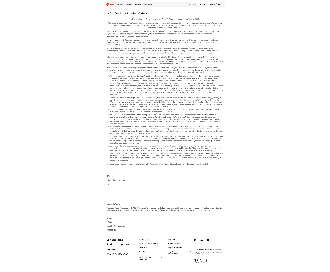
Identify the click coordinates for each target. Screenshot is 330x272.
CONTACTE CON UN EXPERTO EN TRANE (203, 4)
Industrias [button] (138, 4)
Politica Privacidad (198, 249)
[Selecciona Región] (219, 4)
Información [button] (148, 4)
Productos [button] (129, 4)
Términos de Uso (208, 249)
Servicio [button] (119, 4)
